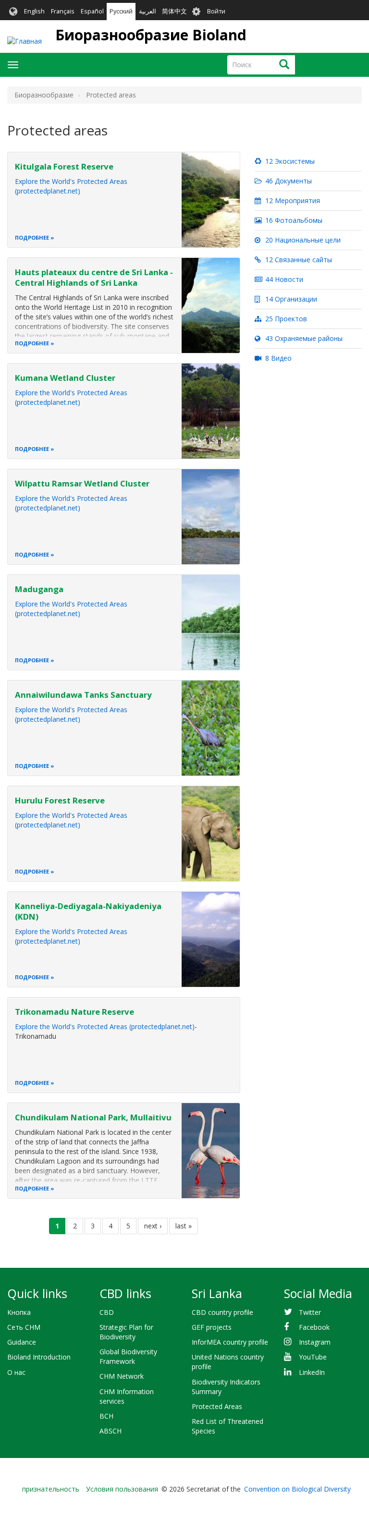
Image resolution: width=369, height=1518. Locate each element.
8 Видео (277, 358)
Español (92, 11)
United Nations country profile (228, 1361)
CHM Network (121, 1376)
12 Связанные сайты (297, 259)
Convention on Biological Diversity (297, 1489)
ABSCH (110, 1430)
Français (62, 11)
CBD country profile (222, 1312)
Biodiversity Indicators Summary (226, 1386)
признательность (50, 1489)
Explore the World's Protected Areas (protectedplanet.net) (71, 186)
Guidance (21, 1342)
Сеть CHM (23, 1327)
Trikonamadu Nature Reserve (74, 1011)
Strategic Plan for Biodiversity (126, 1332)
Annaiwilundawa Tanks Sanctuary (83, 694)
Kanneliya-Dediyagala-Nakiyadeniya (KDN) (88, 911)
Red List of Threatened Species (227, 1426)
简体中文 (174, 11)
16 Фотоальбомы (292, 220)
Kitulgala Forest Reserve (64, 166)
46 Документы (287, 180)
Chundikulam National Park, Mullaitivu (93, 1117)
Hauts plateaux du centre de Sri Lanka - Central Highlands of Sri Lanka (94, 277)
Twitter (310, 1312)
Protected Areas (217, 1406)
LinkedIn (312, 1372)
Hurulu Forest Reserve (60, 800)
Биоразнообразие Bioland (150, 35)
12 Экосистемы (289, 161)
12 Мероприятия (291, 200)
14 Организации (290, 299)
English (34, 11)
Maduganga (39, 589)
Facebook (314, 1327)
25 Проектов (285, 318)
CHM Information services (126, 1396)
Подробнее (32, 237)
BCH (106, 1416)
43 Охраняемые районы (303, 338)
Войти (216, 11)
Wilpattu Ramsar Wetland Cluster (82, 483)
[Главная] (24, 41)
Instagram (315, 1342)
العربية (147, 11)
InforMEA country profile (230, 1342)
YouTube (313, 1356)
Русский (121, 11)
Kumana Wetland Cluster (65, 377)
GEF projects (212, 1327)
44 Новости (283, 279)
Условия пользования (122, 1489)
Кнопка (19, 1312)
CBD (106, 1312)
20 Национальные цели (302, 239)
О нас (16, 1372)
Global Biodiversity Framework (128, 1356)
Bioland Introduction (39, 1356)
